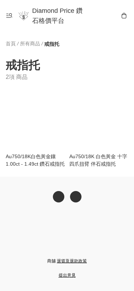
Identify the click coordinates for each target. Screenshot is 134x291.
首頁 (11, 43)
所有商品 (30, 43)
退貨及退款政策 (72, 261)
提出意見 (67, 275)
